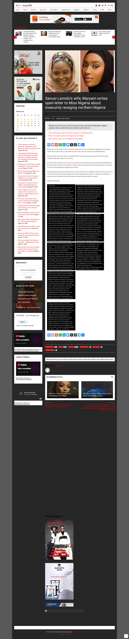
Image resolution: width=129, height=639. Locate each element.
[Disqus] (80, 436)
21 (31, 123)
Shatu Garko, (77, 151)
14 (31, 121)
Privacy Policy (67, 634)
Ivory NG (27, 5)
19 (24, 123)
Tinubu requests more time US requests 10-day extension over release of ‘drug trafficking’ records (28, 192)
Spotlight (76, 10)
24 (18, 125)
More (109, 10)
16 (38, 121)
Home (17, 10)
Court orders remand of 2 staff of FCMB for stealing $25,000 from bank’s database (28, 185)
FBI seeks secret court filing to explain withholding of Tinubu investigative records (79, 34)
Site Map (60, 634)
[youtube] (96, 5)
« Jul (17, 129)
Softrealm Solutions (77, 632)
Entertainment (65, 10)
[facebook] (105, 5)
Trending (19, 27)
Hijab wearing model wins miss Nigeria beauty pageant (65, 139)
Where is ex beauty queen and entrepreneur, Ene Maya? (66, 136)
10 (18, 121)
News (24, 10)
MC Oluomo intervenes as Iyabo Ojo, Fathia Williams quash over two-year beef (59, 405)
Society (95, 10)
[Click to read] (63, 389)
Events (102, 10)
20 (28, 123)
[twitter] (99, 5)
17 (18, 123)
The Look (42, 10)
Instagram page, (71, 163)
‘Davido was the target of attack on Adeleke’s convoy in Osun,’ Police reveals (28, 178)
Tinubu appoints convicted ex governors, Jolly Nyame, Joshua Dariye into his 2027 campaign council (29, 146)
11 (21, 121)
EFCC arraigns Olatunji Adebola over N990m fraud (105, 33)
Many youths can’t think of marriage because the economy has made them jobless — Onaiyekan (28, 249)
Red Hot (33, 10)
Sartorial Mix (53, 10)
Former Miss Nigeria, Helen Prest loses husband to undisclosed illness (70, 133)
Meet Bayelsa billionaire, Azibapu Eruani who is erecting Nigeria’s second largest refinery (54, 34)
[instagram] (102, 5)
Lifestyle (85, 10)
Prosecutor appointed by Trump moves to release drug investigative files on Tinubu (28, 200)
